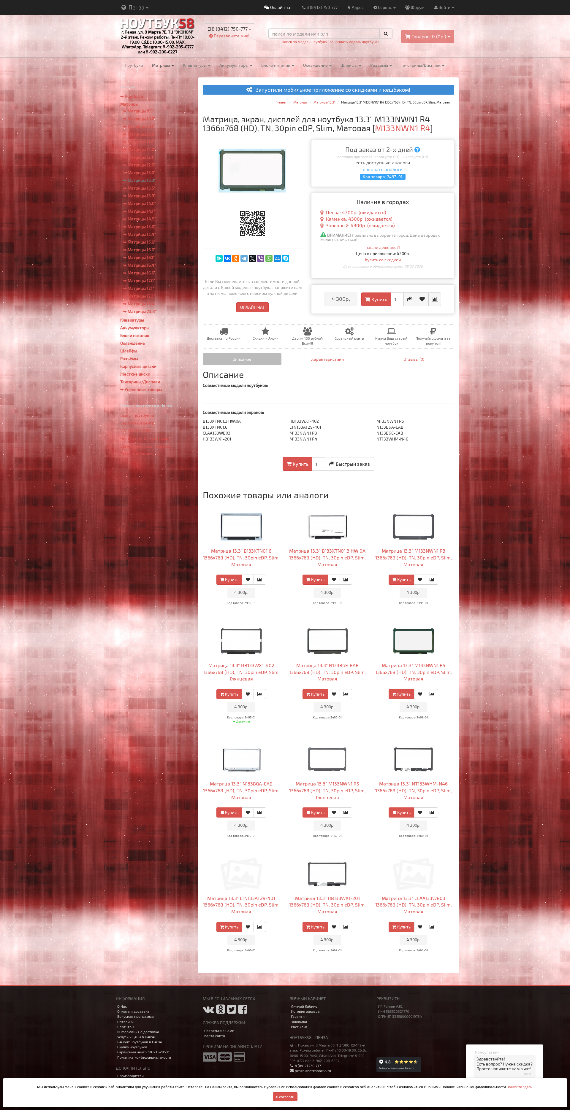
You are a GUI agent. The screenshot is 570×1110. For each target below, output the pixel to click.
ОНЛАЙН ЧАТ (252, 307)
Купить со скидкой (383, 259)
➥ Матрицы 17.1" (138, 288)
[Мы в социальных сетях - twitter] (231, 1011)
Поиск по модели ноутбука (304, 41)
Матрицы (161, 65)
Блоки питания (276, 65)
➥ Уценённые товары (141, 389)
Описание (241, 359)
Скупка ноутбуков (132, 1047)
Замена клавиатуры (140, 453)
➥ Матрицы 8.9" (138, 110)
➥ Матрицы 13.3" (139, 180)
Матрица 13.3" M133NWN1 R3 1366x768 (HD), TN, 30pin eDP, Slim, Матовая (413, 557)
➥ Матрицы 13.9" (139, 195)
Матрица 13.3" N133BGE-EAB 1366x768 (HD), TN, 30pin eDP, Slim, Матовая (327, 672)
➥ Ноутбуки (131, 96)
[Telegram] (244, 258)
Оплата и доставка (133, 1011)
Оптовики (125, 1022)
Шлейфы (349, 65)
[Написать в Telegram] (224, 44)
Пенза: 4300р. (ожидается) (356, 212)
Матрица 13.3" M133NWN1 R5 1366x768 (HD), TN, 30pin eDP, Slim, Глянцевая (327, 790)
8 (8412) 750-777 (322, 7)
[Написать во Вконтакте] (213, 44)
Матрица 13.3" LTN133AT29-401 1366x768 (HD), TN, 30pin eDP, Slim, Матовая (241, 905)
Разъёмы (379, 65)
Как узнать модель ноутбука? (354, 41)
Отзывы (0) (413, 359)
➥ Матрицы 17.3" (139, 295)
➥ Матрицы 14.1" (139, 211)
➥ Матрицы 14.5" (139, 218)
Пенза (136, 7)
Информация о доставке (138, 1032)
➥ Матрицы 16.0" (139, 249)
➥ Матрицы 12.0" (139, 149)
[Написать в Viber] (234, 44)
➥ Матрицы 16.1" (139, 257)
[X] (252, 258)
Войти (444, 7)
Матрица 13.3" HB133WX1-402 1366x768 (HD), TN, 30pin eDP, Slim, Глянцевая (241, 672)
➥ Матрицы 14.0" (139, 203)
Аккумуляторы (234, 65)
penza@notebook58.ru (312, 1070)
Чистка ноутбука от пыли (145, 438)
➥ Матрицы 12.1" (139, 157)
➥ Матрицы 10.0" (139, 118)
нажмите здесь (519, 1086)
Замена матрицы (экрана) (145, 446)
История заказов (305, 1011)
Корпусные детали (138, 366)
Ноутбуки (134, 65)
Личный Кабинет (305, 1006)
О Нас (122, 1006)
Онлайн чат (280, 7)
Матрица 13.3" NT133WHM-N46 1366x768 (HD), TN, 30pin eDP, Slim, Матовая (413, 790)
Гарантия (299, 1016)
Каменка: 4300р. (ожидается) (359, 219)
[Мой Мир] (277, 258)
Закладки (299, 1022)
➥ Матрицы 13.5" (139, 187)
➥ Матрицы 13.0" (139, 172)
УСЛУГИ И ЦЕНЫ (135, 430)
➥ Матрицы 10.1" (139, 126)
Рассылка (299, 1027)
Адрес (358, 7)
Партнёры (125, 1027)
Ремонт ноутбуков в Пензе (139, 1042)
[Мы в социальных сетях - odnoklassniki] (220, 1011)
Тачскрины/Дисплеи (421, 65)
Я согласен (285, 1097)
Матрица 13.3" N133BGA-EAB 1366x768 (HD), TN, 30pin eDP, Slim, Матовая (241, 790)
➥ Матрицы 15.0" (139, 226)
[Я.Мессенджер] (219, 258)
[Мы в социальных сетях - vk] (208, 1011)
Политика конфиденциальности (144, 1057)
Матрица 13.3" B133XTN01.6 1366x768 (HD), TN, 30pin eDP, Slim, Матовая (241, 557)
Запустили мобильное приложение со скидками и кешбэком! (331, 90)
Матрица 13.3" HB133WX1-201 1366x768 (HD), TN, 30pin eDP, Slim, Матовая (327, 905)
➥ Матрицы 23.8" (139, 311)
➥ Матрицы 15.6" (139, 241)
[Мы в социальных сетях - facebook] (242, 1011)
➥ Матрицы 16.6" (139, 272)
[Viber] (260, 258)
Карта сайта (214, 1035)
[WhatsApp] (269, 258)
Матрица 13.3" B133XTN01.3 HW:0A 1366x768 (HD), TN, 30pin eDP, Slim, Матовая (327, 557)
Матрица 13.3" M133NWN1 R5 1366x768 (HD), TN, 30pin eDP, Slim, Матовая (413, 672)
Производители (130, 1076)
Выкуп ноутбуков (137, 415)
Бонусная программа (135, 1016)
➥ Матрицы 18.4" (139, 303)
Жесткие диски (135, 373)
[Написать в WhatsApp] (245, 44)
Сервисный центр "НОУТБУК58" (143, 1052)
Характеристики (327, 359)
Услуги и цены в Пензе (136, 1037)
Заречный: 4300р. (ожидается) (360, 225)
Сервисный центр (137, 422)
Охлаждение (316, 65)
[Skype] (285, 258)
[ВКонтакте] (227, 258)
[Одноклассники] (235, 258)
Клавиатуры (195, 65)
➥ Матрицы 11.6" (139, 141)
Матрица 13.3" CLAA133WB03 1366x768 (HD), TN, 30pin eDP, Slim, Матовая (413, 905)
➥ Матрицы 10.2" (139, 133)
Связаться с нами (219, 1030)
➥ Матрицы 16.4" (139, 265)
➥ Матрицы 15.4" (139, 234)
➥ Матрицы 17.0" (139, 280)
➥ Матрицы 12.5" (139, 164)
